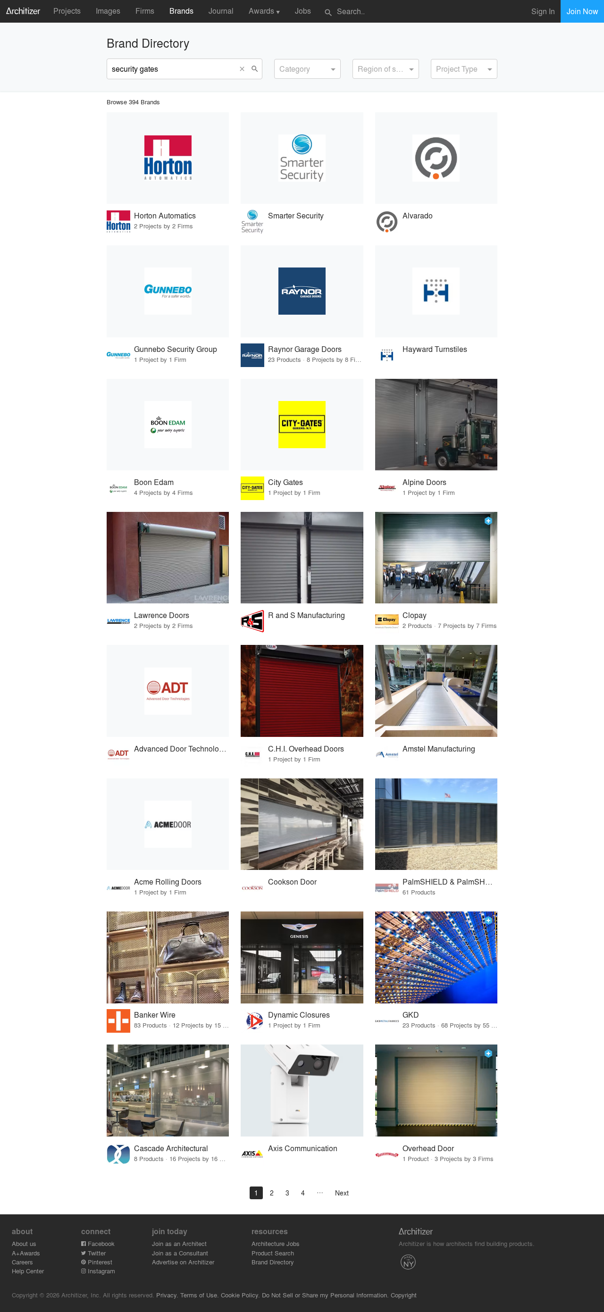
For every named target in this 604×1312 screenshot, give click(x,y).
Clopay (415, 615)
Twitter (96, 1252)
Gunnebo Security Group (175, 348)
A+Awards (26, 1252)
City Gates (285, 481)
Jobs (303, 10)
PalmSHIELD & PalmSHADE (450, 881)
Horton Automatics (165, 215)
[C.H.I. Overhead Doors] (302, 691)
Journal (221, 10)
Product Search (273, 1252)
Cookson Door (292, 881)
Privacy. (167, 1294)
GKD (411, 1014)
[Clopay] (436, 558)
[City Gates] (302, 425)
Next (342, 1192)
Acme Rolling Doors (167, 881)
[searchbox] (282, 67)
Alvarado (418, 215)
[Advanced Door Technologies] (168, 691)
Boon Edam (154, 481)
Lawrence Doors (161, 615)
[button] (244, 69)
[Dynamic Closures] (302, 957)
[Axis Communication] (302, 1091)
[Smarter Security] (302, 158)
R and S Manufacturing (306, 615)
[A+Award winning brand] (488, 521)
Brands (181, 10)
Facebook (100, 1243)
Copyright (404, 1294)
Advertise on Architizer (183, 1261)
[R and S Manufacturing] (302, 558)
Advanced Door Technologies (181, 748)
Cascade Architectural (171, 1148)
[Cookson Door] (302, 824)
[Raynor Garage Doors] (302, 291)
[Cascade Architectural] (168, 1091)
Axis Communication (302, 1148)
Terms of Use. (199, 1294)
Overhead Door (428, 1148)
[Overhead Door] (436, 1091)
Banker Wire (155, 1014)
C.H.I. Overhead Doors (306, 748)
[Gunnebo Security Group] (168, 291)
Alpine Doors (424, 481)
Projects (67, 10)
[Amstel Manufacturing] (436, 691)
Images (108, 10)
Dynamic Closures (299, 1014)
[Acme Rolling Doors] (168, 824)
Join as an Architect (179, 1243)
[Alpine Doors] (436, 425)
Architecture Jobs (276, 1243)
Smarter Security (296, 215)
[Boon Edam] (168, 425)
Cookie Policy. (240, 1294)
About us (24, 1243)
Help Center (28, 1270)
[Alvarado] (436, 158)
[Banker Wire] (168, 957)
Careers (22, 1261)
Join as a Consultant (180, 1252)
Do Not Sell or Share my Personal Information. (325, 1294)
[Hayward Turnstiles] (436, 291)
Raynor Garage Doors (305, 348)
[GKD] (436, 957)
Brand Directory (273, 1261)
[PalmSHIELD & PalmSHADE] (436, 824)
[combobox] (307, 69)
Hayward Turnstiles (435, 348)
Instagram (100, 1270)
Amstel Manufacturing (439, 748)
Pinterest (99, 1261)
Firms (144, 10)
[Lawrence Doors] (168, 558)
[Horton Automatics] (168, 158)
